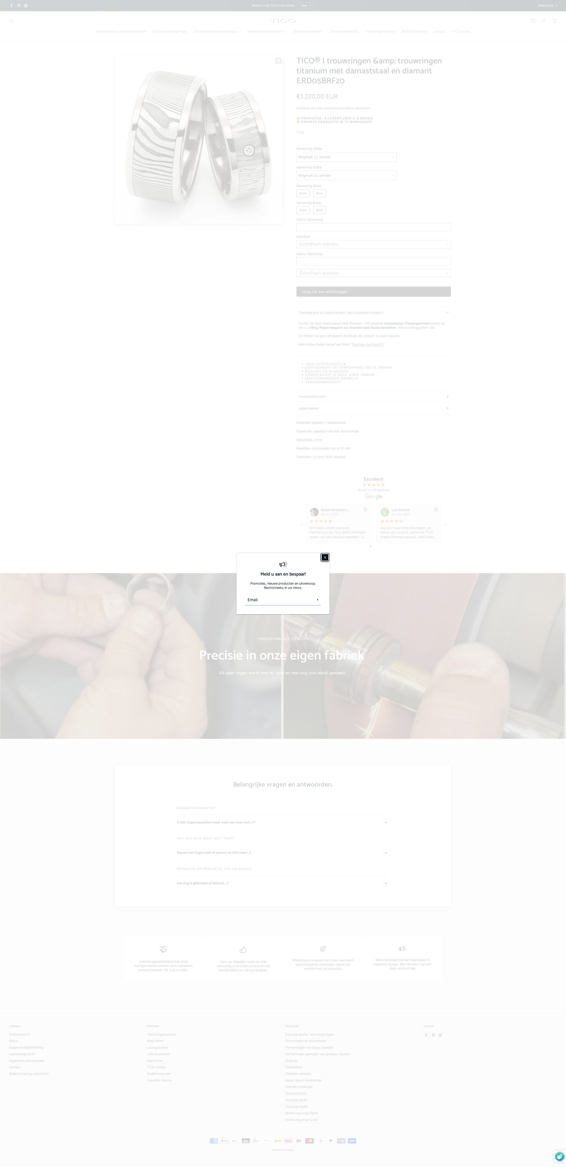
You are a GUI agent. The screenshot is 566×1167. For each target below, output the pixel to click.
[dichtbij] (325, 557)
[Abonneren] (317, 599)
